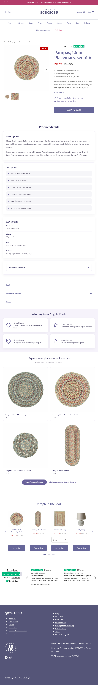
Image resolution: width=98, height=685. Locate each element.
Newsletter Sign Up (62, 634)
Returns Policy (60, 628)
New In (11, 23)
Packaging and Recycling (64, 625)
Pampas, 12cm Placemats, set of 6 (20, 42)
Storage (59, 23)
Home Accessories (43, 30)
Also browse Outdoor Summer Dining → (62, 482)
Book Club (59, 619)
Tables (49, 23)
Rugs (77, 23)
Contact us (13, 627)
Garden (21, 23)
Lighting (87, 23)
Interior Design (60, 622)
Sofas (31, 23)
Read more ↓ (59, 92)
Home (5, 42)
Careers (11, 624)
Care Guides (13, 621)
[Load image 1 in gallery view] (26, 68)
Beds (69, 23)
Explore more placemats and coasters (49, 358)
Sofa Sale (58, 30)
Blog (57, 613)
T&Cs (57, 631)
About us (12, 618)
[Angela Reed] (49, 12)
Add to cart (74, 110)
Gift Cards (59, 616)
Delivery (12, 633)
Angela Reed (14, 678)
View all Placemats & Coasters (34, 482)
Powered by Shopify (25, 678)
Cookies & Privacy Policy (18, 630)
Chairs (40, 23)
